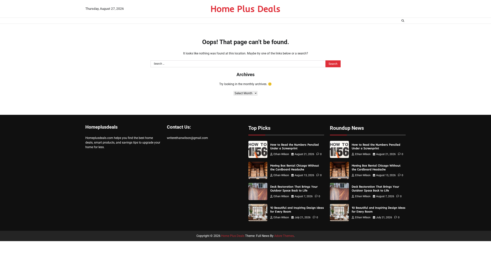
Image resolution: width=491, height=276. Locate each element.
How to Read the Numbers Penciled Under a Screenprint (294, 146)
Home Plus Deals (245, 8)
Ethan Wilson (281, 154)
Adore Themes (284, 236)
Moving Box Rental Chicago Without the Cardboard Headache (294, 167)
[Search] (403, 21)
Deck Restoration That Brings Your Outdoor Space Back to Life (294, 188)
